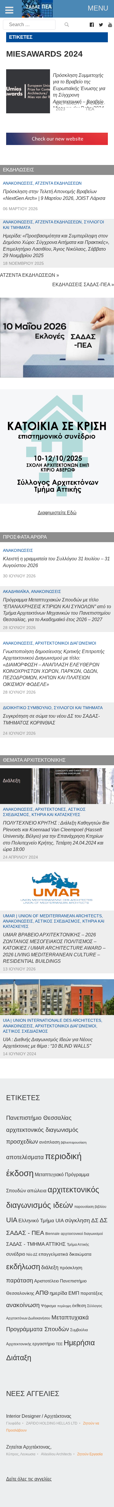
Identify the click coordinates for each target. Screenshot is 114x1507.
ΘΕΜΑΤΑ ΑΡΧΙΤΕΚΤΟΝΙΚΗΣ (34, 760)
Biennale (52, 1234)
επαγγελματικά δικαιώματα (65, 1254)
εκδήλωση (23, 1266)
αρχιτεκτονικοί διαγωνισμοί (82, 1234)
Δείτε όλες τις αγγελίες (29, 1478)
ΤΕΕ (59, 1344)
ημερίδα (58, 1293)
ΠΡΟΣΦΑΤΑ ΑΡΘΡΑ (25, 537)
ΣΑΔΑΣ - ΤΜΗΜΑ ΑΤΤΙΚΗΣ (36, 1244)
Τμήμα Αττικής (78, 1245)
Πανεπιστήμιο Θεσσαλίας (39, 1118)
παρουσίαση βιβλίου (90, 1207)
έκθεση (79, 1305)
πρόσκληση (71, 1267)
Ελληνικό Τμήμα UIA (41, 1220)
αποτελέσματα (25, 1157)
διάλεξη (49, 1267)
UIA (11, 1220)
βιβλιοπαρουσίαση (74, 1142)
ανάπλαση (49, 1141)
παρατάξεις (91, 1293)
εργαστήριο (43, 1343)
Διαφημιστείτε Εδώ (57, 512)
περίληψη (64, 1306)
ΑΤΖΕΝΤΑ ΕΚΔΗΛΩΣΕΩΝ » (29, 275)
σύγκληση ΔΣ (82, 1220)
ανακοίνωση (23, 1305)
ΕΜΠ (73, 1293)
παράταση (19, 1280)
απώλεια (36, 1191)
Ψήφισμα (48, 1306)
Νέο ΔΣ (31, 1255)
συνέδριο (15, 1254)
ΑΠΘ (42, 1292)
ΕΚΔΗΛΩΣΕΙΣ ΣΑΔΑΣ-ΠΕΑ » (83, 284)
